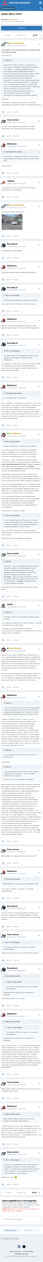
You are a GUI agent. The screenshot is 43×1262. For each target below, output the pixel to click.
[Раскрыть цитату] (5, 60)
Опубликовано (16, 45)
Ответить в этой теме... (14, 1219)
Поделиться (11, 1230)
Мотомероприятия (17, 21)
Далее (35, 35)
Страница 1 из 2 (21, 35)
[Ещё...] (39, 44)
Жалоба (16, 112)
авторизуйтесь (29, 1205)
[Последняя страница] (40, 35)
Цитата (9, 112)
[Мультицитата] (3, 112)
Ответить (21, 28)
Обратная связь (15, 1251)
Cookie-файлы (28, 1251)
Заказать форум (31, 1256)
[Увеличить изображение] (16, 1177)
